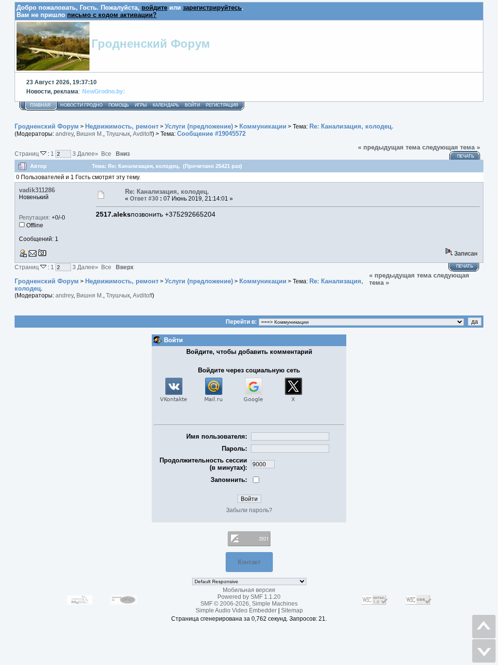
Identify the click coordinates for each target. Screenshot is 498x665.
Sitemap (292, 610)
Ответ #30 (144, 198)
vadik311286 (37, 190)
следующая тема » (451, 147)
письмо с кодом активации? (112, 14)
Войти (192, 105)
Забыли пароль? (249, 510)
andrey (64, 133)
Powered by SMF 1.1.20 (249, 596)
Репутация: (34, 217)
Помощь (118, 105)
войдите (154, 7)
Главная (40, 105)
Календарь (166, 105)
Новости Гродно (81, 105)
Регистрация (222, 105)
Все (106, 153)
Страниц (27, 153)
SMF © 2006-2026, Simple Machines (249, 603)
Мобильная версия (249, 590)
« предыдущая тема (389, 147)
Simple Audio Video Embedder (236, 610)
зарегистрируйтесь (212, 7)
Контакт (249, 562)
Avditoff (142, 133)
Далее (87, 153)
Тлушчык (118, 133)
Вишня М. (89, 133)
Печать (465, 156)
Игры (141, 105)
